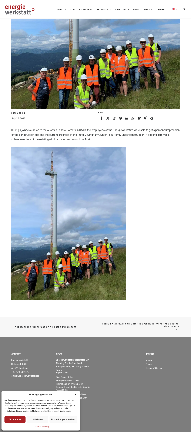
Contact (162, 9)
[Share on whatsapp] (133, 118)
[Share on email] (152, 118)
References (86, 9)
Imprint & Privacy (42, 426)
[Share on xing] (145, 118)
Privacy (149, 364)
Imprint (149, 360)
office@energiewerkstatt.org (25, 376)
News (136, 9)
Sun (72, 9)
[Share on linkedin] (127, 118)
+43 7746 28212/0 (20, 372)
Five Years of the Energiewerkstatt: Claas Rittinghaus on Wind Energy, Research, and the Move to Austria (73, 382)
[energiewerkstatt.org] (19, 9)
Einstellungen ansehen (63, 419)
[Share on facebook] (101, 118)
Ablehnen (38, 419)
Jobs (147, 9)
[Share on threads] (114, 118)
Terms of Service (154, 368)
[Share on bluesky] (139, 118)
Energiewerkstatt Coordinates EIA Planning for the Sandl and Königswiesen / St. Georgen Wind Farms (72, 365)
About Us (121, 9)
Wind (60, 9)
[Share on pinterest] (120, 118)
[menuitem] (61, 9)
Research (102, 9)
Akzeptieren (15, 419)
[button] (75, 394)
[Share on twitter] (108, 118)
